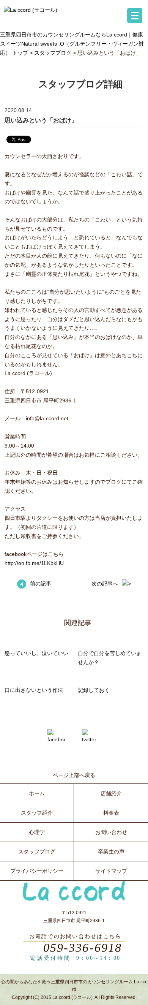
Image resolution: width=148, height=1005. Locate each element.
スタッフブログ (52, 53)
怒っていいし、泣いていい (36, 653)
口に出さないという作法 (34, 690)
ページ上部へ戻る (74, 775)
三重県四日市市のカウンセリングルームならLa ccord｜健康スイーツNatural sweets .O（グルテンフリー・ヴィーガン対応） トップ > (72, 44)
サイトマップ (111, 871)
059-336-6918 (82, 947)
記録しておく (94, 690)
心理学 (37, 832)
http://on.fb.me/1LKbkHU (34, 563)
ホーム (37, 793)
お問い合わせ (111, 832)
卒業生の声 (111, 851)
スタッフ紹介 (37, 813)
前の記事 (40, 584)
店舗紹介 (111, 793)
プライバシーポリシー (36, 871)
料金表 (111, 813)
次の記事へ (104, 584)
